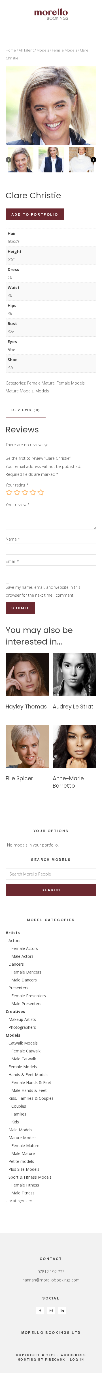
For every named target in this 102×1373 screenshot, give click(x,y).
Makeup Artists (22, 1019)
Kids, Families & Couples (31, 1098)
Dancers (16, 964)
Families (18, 1114)
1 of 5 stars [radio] (9, 492)
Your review (17, 504)
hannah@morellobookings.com (51, 1280)
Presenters (18, 987)
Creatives (15, 1011)
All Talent (26, 50)
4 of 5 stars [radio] (32, 492)
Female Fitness (25, 1185)
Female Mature (41, 383)
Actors (14, 940)
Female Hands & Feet (31, 1082)
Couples (18, 1106)
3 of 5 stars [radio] (25, 492)
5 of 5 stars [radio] (40, 492)
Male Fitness (23, 1193)
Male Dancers (24, 980)
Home (11, 50)
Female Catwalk (26, 1051)
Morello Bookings (51, 14)
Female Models (64, 50)
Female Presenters (28, 995)
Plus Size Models (23, 1169)
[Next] (93, 160)
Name (13, 539)
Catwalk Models (23, 1043)
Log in (77, 1359)
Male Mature (23, 1153)
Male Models (20, 1129)
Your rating (17, 485)
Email (12, 561)
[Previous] (8, 160)
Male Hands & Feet (29, 1090)
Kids (15, 1122)
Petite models (21, 1161)
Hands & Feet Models (28, 1074)
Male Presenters (26, 1003)
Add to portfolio (34, 214)
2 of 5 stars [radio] (17, 492)
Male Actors (22, 956)
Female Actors (24, 948)
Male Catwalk (23, 1058)
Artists (13, 932)
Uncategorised (19, 1200)
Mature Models (19, 391)
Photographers (22, 1027)
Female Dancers (26, 972)
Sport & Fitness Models (30, 1177)
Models (43, 50)
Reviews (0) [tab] (25, 409)
